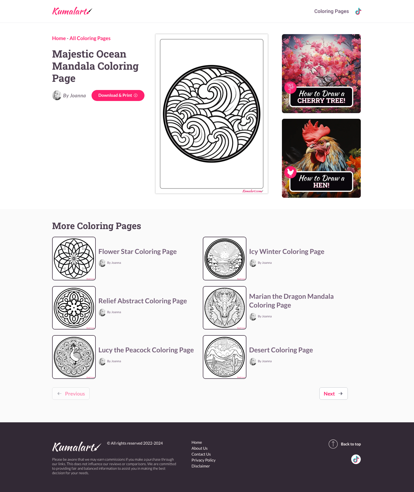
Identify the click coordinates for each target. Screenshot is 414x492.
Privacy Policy (203, 460)
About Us (200, 448)
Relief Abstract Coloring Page (143, 301)
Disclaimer (201, 466)
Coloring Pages (331, 11)
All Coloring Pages (90, 38)
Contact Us (201, 454)
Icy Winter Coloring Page (286, 251)
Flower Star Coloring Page (138, 251)
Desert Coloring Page (281, 350)
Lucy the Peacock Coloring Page (146, 350)
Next (329, 393)
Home (59, 38)
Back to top (351, 444)
